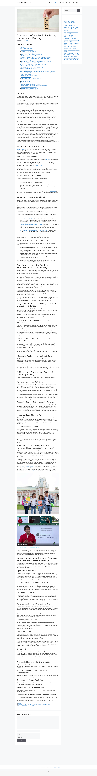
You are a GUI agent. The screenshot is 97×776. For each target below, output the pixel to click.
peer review (48, 159)
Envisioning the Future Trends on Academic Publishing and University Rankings (38, 72)
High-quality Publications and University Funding (32, 62)
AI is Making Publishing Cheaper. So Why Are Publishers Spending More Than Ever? (71, 60)
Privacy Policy (76, 2)
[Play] (46, 519)
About (50, 2)
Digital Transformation (26, 81)
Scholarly (62, 2)
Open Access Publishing (26, 74)
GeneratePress (57, 767)
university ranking (46, 704)
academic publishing (22, 704)
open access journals (32, 470)
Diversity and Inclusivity (26, 77)
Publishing (56, 2)
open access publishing (27, 466)
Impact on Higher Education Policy (29, 68)
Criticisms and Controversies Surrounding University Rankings (34, 64)
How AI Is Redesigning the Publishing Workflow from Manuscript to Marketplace (70, 37)
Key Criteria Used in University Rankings (30, 55)
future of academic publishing (32, 704)
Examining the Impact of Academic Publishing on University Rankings (35, 57)
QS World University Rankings (26, 218)
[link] (19, 525)
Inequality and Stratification (27, 70)
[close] (48, 771)
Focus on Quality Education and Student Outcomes (32, 89)
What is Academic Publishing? (27, 48)
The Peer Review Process (27, 50)
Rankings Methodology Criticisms (28, 65)
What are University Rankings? (27, 53)
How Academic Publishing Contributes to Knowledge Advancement (36, 61)
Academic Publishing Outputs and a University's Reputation (34, 60)
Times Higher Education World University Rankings (31, 224)
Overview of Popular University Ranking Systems (32, 54)
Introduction (22, 47)
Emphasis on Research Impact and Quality (30, 75)
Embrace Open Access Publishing (29, 87)
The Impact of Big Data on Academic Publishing (27, 705)
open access (40, 704)
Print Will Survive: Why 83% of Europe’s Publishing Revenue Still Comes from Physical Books (71, 55)
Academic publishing (21, 149)
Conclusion (22, 82)
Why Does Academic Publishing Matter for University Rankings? (34, 58)
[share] (56, 524)
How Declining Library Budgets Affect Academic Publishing (29, 706)
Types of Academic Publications (28, 51)
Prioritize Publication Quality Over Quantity (31, 84)
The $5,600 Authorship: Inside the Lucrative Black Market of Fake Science (72, 29)
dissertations (53, 191)
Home (46, 2)
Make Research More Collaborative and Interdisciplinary (34, 85)
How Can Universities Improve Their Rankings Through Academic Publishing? (37, 71)
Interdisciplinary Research (27, 79)
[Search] (78, 10)
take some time (38, 165)
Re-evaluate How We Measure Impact (29, 88)
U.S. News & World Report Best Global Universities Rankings (33, 230)
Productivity (68, 2)
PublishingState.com (24, 3)
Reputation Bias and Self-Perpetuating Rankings (32, 67)
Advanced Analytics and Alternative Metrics (31, 78)
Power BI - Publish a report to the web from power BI (33, 524)
